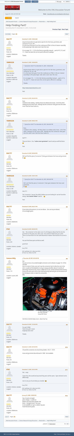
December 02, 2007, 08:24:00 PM (29, 98)
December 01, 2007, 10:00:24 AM (29, 39)
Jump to (45, 424)
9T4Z (8, 229)
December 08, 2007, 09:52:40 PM (31, 258)
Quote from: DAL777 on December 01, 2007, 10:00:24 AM (39, 66)
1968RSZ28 (10, 62)
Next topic (65, 29)
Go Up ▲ (68, 434)
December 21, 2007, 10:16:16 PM (29, 369)
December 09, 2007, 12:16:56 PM (29, 324)
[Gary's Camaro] (7, 244)
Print (66, 34)
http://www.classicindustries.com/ (31, 88)
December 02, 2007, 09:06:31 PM (29, 120)
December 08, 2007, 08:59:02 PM (29, 229)
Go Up (7, 416)
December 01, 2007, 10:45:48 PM (29, 62)
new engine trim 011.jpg (45, 311)
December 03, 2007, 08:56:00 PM (29, 153)
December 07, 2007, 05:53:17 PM (29, 206)
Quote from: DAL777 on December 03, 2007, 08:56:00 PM (39, 179)
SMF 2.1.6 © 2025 (8, 434)
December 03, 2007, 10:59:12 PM (29, 175)
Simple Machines (16, 434)
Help (55, 434)
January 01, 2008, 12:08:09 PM (29, 395)
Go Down (7, 34)
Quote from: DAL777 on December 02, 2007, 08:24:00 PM (39, 124)
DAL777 (9, 39)
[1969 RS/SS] (7, 273)
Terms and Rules (61, 434)
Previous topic (56, 29)
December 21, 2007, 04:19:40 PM (29, 347)
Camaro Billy (11, 258)
